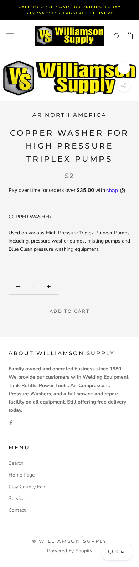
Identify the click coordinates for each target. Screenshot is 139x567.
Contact (17, 510)
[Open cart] (130, 35)
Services (18, 498)
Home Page (22, 475)
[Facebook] (11, 422)
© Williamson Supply (69, 541)
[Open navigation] (10, 35)
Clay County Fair (27, 486)
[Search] (117, 36)
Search (16, 463)
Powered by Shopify (69, 550)
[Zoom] (124, 68)
